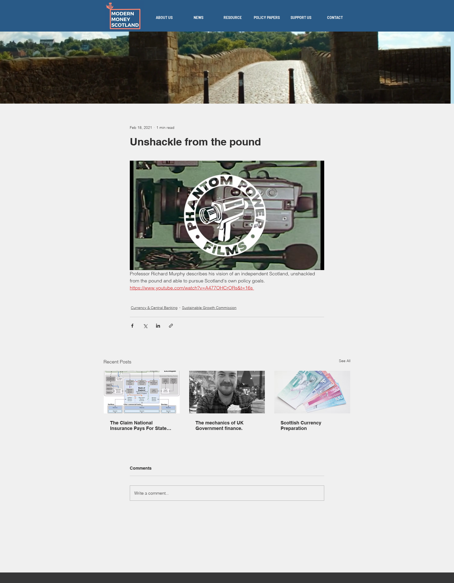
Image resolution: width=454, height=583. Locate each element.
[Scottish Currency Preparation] (312, 392)
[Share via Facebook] (132, 325)
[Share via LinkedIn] (158, 325)
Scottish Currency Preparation (301, 425)
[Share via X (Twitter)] (145, 325)
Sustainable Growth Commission (209, 307)
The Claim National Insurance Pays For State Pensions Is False (138, 425)
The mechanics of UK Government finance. (219, 425)
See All (344, 360)
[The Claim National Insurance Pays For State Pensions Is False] (142, 392)
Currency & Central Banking (154, 307)
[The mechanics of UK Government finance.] (227, 392)
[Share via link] (170, 325)
